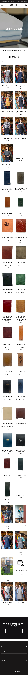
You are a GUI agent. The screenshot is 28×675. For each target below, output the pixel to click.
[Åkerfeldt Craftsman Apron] (21, 74)
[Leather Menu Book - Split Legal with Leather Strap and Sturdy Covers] (21, 333)
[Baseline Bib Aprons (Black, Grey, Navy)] (21, 100)
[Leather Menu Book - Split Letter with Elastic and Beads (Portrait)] (21, 360)
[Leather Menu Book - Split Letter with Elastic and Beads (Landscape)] (7, 360)
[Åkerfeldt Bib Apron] (7, 74)
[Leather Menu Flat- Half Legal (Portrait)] (7, 489)
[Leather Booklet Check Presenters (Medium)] (21, 178)
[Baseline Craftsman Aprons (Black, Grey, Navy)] (21, 126)
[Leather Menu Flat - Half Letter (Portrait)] (21, 464)
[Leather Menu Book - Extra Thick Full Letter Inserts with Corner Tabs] (21, 226)
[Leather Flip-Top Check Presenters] (21, 202)
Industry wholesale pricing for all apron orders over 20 (14, 1)
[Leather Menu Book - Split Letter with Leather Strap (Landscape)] (7, 386)
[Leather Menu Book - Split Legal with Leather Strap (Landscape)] (7, 333)
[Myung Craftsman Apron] (21, 540)
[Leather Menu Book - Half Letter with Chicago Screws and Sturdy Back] (21, 306)
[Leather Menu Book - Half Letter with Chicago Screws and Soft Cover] (7, 306)
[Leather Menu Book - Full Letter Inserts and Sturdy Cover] (7, 252)
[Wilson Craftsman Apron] (21, 591)
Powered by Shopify (18, 671)
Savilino (8, 671)
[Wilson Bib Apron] (7, 591)
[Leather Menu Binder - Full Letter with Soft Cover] (7, 226)
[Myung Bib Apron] (7, 540)
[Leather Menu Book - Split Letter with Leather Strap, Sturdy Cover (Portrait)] (21, 386)
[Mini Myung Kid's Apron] (21, 514)
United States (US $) (13, 666)
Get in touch (14, 631)
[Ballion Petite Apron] (7, 100)
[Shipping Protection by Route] (21, 563)
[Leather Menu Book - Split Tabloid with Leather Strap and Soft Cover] (7, 413)
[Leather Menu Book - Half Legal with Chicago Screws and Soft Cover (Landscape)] (21, 279)
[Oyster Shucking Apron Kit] (7, 566)
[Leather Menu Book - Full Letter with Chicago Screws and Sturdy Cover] (7, 279)
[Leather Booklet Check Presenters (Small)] (7, 202)
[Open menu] (3, 5)
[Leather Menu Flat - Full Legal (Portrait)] (7, 440)
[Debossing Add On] (21, 150)
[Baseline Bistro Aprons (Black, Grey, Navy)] (7, 126)
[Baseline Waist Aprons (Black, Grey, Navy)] (7, 153)
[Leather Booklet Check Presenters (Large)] (7, 178)
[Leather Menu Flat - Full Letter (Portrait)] (21, 440)
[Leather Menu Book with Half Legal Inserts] (21, 413)
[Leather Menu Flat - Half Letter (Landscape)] (7, 464)
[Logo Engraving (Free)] (21, 487)
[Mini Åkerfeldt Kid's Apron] (7, 514)
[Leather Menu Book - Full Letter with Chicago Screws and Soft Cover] (21, 252)
